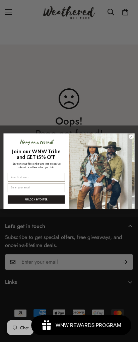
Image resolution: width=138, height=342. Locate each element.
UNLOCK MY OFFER (36, 199)
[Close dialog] (131, 136)
